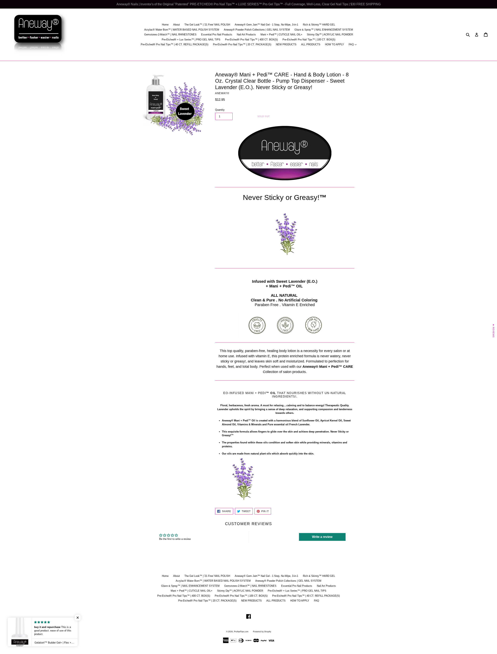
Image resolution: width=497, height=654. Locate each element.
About (176, 24)
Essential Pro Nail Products (216, 34)
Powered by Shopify (262, 631)
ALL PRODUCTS (310, 44)
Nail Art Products (246, 34)
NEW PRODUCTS (286, 44)
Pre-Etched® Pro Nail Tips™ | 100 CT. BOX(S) (308, 39)
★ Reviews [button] (493, 330)
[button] (78, 618)
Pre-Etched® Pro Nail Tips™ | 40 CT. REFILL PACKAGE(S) (174, 44)
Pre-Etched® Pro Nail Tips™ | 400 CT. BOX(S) (251, 39)
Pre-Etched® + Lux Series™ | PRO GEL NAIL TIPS (191, 39)
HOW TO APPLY (334, 44)
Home (165, 24)
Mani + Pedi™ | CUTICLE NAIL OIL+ (281, 34)
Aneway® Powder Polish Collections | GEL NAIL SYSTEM (257, 29)
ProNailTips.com (241, 631)
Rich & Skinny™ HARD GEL (319, 24)
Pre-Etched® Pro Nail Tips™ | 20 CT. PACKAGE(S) (242, 44)
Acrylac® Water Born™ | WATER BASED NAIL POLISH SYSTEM (181, 29)
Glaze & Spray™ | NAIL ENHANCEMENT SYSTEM (324, 29)
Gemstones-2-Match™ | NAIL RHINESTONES (170, 34)
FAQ (353, 44)
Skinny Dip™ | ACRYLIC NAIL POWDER (330, 34)
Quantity (220, 109)
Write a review (322, 536)
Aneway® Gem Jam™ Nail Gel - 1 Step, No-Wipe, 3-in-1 (266, 24)
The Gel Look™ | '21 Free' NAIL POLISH (207, 24)
